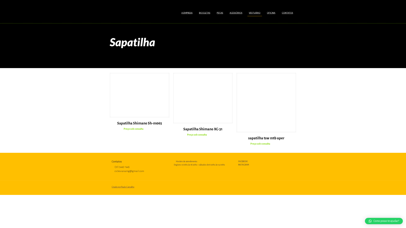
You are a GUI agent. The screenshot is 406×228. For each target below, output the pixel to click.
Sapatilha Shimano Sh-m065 (139, 123)
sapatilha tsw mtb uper (266, 138)
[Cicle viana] (136, 10)
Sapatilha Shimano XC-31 (202, 129)
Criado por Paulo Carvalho (123, 187)
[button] (384, 221)
